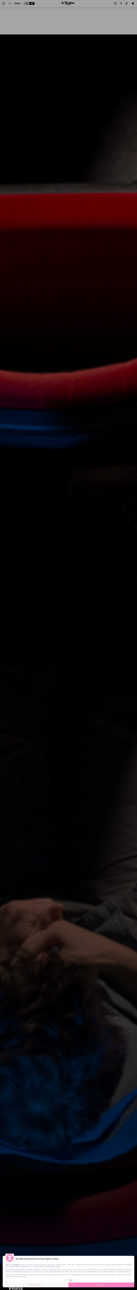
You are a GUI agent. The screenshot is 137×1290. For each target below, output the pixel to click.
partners (16, 1265)
